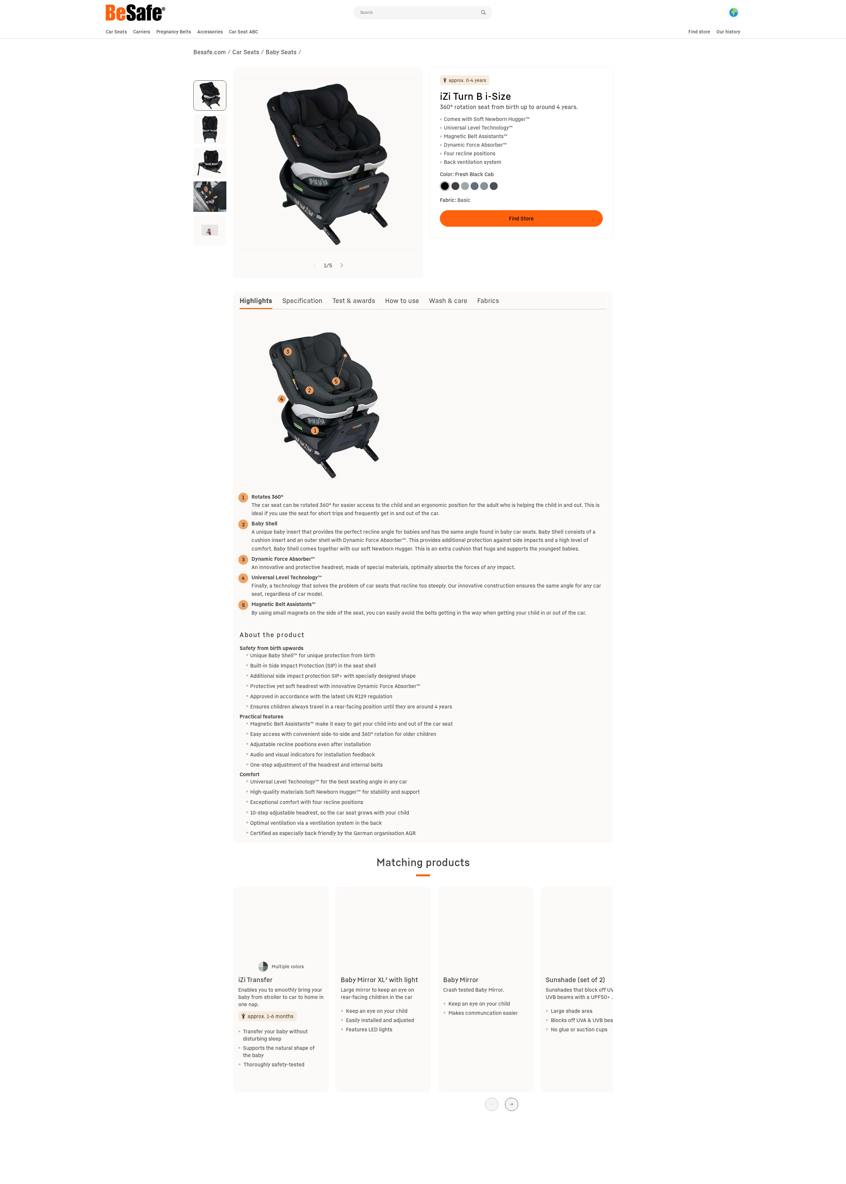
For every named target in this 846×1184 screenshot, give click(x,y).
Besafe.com (209, 52)
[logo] (230, 12)
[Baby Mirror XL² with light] (383, 923)
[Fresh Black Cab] (445, 186)
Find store (699, 31)
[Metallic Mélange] (455, 186)
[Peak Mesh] (484, 186)
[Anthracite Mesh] (494, 186)
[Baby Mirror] (486, 923)
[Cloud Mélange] (475, 186)
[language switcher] (733, 12)
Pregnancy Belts (173, 31)
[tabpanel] (423, 578)
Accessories (210, 31)
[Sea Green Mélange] (465, 186)
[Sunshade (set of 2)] (588, 923)
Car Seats (116, 31)
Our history (728, 31)
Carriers (141, 31)
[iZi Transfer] (281, 923)
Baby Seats (281, 52)
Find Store (521, 218)
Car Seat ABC (243, 31)
